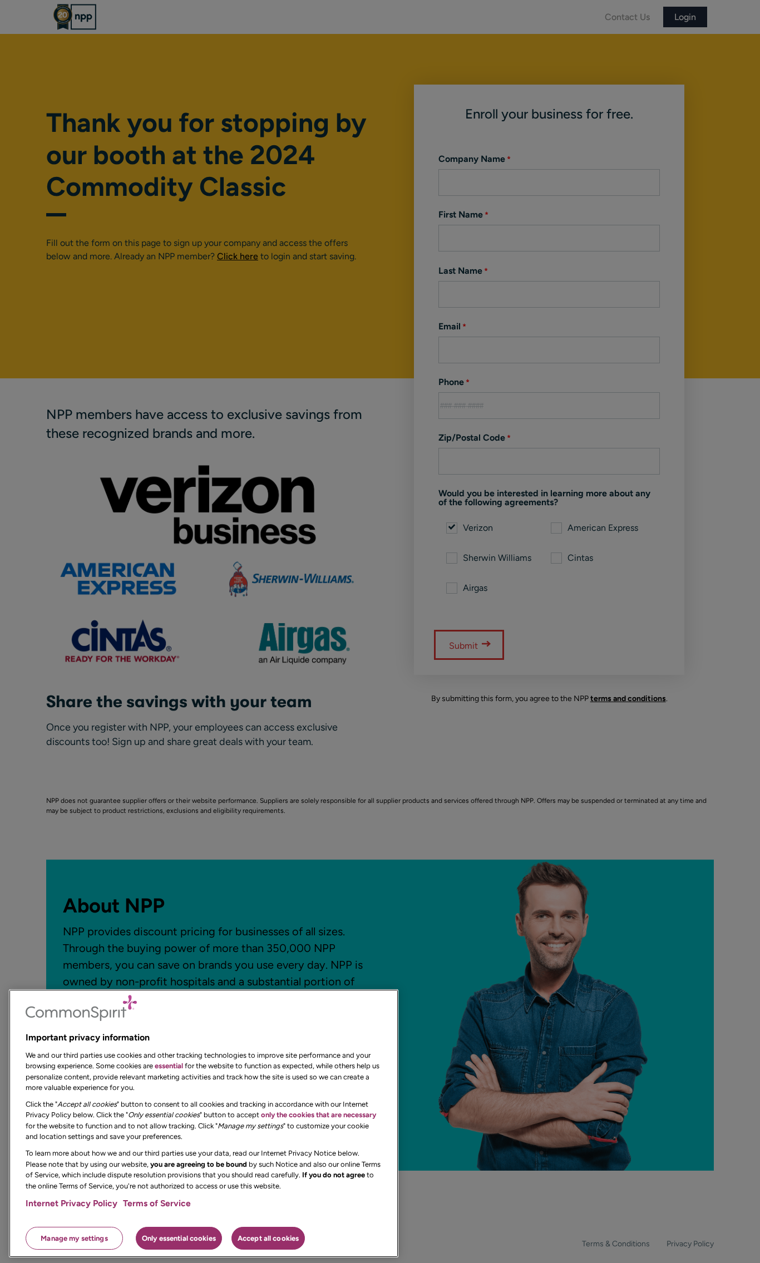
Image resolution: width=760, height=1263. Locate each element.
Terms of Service (157, 1203)
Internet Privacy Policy (71, 1203)
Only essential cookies (179, 1238)
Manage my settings (74, 1238)
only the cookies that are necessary (318, 1115)
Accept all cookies (268, 1238)
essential (169, 1066)
